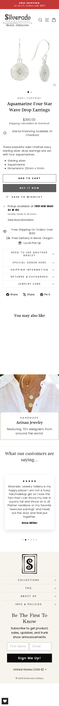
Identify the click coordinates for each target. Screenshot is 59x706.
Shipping (14, 123)
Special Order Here (29, 262)
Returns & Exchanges (29, 276)
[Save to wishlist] (7, 327)
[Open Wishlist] (5, 701)
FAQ (29, 588)
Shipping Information (30, 269)
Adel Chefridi (29, 98)
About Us (29, 596)
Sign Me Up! (29, 658)
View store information (21, 219)
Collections (29, 580)
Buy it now (29, 188)
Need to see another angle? (29, 254)
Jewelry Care (29, 283)
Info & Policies (28, 604)
